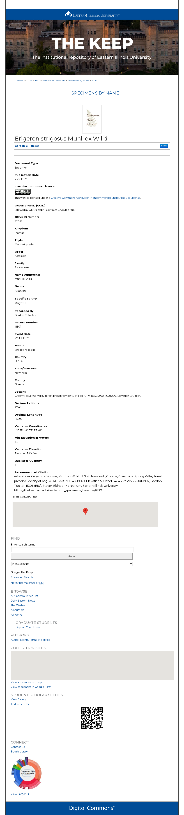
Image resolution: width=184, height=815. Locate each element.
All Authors (17, 610)
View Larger (19, 794)
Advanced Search (22, 577)
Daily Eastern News (23, 600)
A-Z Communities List (24, 596)
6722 (94, 80)
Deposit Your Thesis (28, 627)
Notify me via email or (27, 582)
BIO (37, 80)
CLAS (29, 80)
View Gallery (18, 699)
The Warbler (18, 605)
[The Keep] (92, 47)
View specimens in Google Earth (31, 687)
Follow (164, 146)
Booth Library (19, 751)
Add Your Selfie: (20, 704)
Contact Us (18, 747)
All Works (16, 614)
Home (20, 80)
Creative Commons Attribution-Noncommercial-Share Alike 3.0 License (95, 197)
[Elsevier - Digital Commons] (92, 808)
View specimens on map (26, 682)
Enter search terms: (23, 544)
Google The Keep (22, 572)
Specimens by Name (78, 80)
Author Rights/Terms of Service (30, 639)
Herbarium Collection (53, 80)
